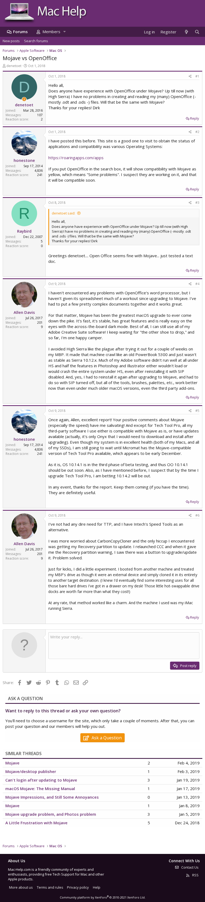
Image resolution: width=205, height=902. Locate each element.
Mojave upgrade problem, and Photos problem (50, 814)
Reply (194, 118)
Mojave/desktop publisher (30, 771)
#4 (197, 284)
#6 (197, 515)
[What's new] (186, 32)
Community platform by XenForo (102, 897)
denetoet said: (63, 213)
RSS (195, 875)
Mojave (12, 763)
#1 (197, 76)
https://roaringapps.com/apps (76, 157)
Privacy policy (78, 887)
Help (96, 887)
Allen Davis (24, 312)
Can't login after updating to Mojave (41, 780)
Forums (20, 31)
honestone (24, 160)
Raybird (24, 231)
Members (51, 31)
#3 (197, 202)
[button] (64, 32)
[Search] (197, 32)
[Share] (190, 76)
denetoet (13, 65)
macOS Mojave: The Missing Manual (40, 788)
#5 (197, 410)
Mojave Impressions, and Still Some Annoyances (52, 797)
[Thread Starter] (24, 99)
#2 (197, 132)
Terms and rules (50, 887)
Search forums (36, 40)
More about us (21, 887)
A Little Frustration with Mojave (36, 822)
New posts (11, 40)
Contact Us (189, 867)
